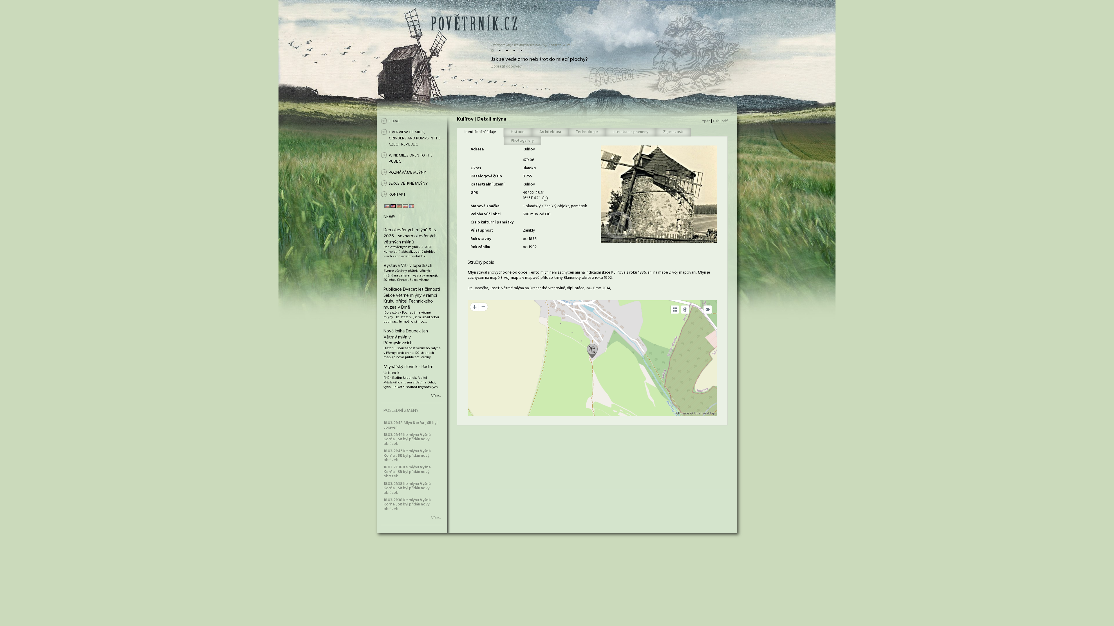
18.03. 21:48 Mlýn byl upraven (410, 425)
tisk (716, 121)
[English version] (393, 206)
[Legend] (708, 309)
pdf (724, 121)
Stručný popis (481, 262)
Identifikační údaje (480, 132)
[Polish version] (405, 206)
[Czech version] (387, 206)
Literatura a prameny (630, 132)
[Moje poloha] (685, 309)
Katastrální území (487, 184)
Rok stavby (481, 239)
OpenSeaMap (704, 413)
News (389, 217)
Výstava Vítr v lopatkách (408, 266)
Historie (518, 132)
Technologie (587, 132)
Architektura (550, 132)
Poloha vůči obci (486, 214)
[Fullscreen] (675, 309)
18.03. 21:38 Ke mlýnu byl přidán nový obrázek (407, 472)
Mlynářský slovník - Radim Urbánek (408, 370)
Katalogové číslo (486, 176)
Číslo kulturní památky (492, 222)
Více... (436, 396)
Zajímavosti (673, 132)
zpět (706, 121)
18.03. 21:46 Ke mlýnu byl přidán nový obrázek (407, 439)
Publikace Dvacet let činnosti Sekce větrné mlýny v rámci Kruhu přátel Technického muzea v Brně (412, 298)
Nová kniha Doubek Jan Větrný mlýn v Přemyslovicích (406, 337)
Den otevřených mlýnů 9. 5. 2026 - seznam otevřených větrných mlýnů (410, 236)
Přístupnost (482, 230)
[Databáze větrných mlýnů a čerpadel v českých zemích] (474, 29)
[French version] (411, 206)
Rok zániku (480, 247)
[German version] (399, 206)
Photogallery (522, 140)
